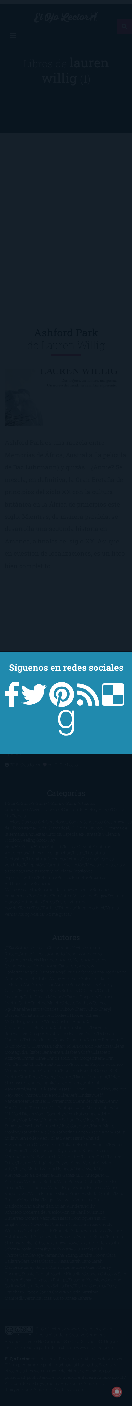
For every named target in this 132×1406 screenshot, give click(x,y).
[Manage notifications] (117, 1392)
